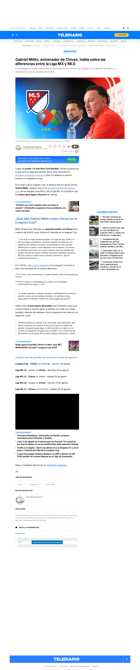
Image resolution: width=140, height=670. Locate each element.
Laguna (73, 28)
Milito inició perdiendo (38, 265)
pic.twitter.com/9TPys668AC (56, 282)
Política (47, 41)
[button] (70, 151)
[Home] (70, 35)
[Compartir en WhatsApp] (50, 146)
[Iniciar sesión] (128, 28)
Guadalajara (62, 28)
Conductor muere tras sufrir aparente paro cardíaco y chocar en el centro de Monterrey (111, 265)
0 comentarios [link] (20, 533)
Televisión (57, 41)
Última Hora (18, 41)
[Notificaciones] (124, 28)
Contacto (95, 666)
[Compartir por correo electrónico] (69, 146)
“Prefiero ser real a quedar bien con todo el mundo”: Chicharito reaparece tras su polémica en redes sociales (40, 208)
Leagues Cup (34, 484)
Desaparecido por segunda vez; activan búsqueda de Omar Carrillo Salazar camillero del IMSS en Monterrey (112, 244)
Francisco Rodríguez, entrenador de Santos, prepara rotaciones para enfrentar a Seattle (43, 436)
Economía (114, 41)
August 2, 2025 (39, 284)
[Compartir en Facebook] (55, 146)
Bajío (99, 28)
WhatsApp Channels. (57, 465)
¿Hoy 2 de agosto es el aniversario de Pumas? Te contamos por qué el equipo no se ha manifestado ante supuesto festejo (47, 442)
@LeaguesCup (71, 274)
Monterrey (49, 28)
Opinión (123, 41)
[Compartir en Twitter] (59, 146)
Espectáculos (68, 41)
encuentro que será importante (30, 175)
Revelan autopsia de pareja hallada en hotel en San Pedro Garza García (111, 219)
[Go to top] (126, 659)
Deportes (91, 41)
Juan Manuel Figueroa (32, 147)
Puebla (82, 28)
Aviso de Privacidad (50, 666)
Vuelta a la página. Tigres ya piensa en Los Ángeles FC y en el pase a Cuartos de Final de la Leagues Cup (47, 449)
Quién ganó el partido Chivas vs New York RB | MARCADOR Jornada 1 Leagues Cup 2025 (38, 346)
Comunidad (29, 41)
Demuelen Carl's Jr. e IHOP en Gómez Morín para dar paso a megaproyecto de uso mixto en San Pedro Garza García (112, 255)
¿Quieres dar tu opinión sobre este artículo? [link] (47, 542)
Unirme (70, 160)
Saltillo (90, 28)
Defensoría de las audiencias (79, 666)
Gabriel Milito (50, 484)
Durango (107, 28)
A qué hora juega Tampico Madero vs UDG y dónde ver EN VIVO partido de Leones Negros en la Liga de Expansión (46, 455)
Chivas (20, 484)
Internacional (103, 41)
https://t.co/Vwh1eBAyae (35, 282)
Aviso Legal (63, 666)
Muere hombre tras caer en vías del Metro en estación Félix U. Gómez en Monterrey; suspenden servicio (112, 233)
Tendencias (81, 41)
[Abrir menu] (13, 35)
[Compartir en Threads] (64, 146)
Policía (39, 41)
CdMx (40, 28)
